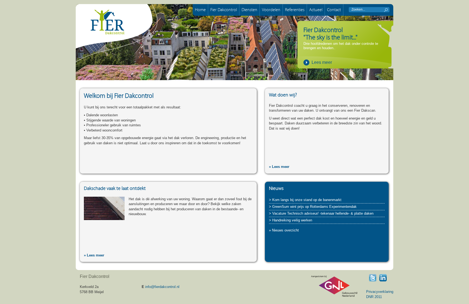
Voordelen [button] (271, 9)
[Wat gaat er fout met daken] (104, 208)
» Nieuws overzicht (284, 230)
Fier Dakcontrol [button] (223, 9)
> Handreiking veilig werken (290, 220)
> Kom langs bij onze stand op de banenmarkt (305, 200)
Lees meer (322, 62)
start (386, 10)
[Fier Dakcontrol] (116, 33)
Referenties (295, 9)
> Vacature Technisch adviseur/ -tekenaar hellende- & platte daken (321, 213)
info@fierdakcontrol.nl (162, 287)
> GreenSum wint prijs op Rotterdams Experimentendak (313, 207)
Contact (334, 9)
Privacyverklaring (379, 292)
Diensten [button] (249, 9)
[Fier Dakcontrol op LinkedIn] (383, 277)
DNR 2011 (374, 297)
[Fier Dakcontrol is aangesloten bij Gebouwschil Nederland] (334, 286)
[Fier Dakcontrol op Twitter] (372, 277)
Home (200, 9)
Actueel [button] (315, 9)
